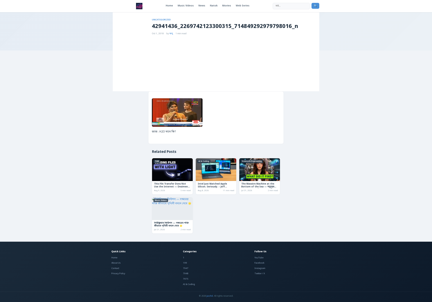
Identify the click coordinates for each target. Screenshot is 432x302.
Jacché (210, 296)
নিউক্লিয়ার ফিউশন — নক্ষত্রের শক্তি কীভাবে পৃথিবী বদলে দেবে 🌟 (171, 225)
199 (185, 263)
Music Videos (161, 200)
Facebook (259, 263)
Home (114, 257)
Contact (115, 268)
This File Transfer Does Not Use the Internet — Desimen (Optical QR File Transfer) (171, 187)
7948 (157, 161)
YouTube (259, 257)
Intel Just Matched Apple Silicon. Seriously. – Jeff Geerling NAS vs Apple (212, 187)
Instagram (259, 268)
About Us (116, 263)
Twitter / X (259, 273)
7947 (185, 268)
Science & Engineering (252, 161)
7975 (185, 279)
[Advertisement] (216, 60)
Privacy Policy (118, 273)
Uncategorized (161, 19)
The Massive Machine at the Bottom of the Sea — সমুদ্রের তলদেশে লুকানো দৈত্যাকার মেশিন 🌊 (257, 188)
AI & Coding (203, 161)
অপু (171, 33)
